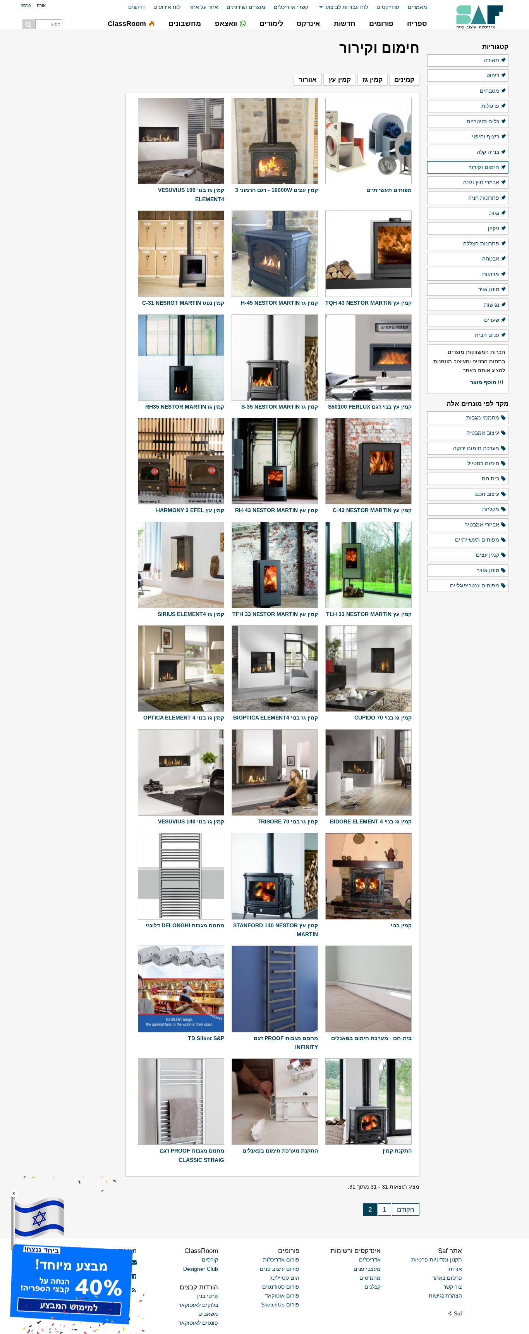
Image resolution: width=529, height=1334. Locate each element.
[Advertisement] (69, 155)
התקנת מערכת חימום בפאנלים (280, 1151)
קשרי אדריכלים (291, 7)
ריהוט (492, 75)
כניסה (26, 5)
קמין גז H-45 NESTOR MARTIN (279, 303)
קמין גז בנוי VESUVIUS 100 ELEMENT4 (191, 194)
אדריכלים (370, 1259)
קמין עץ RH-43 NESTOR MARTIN (276, 510)
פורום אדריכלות (281, 1259)
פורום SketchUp (280, 1304)
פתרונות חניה (483, 198)
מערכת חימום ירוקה (476, 448)
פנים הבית (487, 335)
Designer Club (200, 1269)
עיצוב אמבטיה (482, 433)
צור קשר (452, 1287)
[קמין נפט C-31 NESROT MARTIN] (181, 254)
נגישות (491, 305)
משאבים (208, 1314)
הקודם (405, 1209)
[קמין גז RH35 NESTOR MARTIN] (181, 357)
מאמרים (417, 7)
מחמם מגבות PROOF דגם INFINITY (286, 1042)
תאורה (491, 60)
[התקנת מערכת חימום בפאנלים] (275, 1101)
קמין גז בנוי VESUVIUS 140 (191, 821)
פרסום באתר (447, 1278)
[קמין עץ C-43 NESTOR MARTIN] (368, 461)
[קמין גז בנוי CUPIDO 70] (368, 668)
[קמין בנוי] (368, 876)
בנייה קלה (488, 152)
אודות (455, 1269)
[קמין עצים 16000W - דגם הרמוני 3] (275, 141)
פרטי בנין (207, 1296)
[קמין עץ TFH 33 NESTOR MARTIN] (275, 565)
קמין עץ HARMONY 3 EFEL (190, 510)
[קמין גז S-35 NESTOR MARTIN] (275, 357)
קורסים (210, 1259)
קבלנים (372, 1287)
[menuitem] (413, 7)
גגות (494, 213)
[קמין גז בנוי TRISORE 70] (275, 772)
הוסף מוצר (483, 382)
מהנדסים (370, 1278)
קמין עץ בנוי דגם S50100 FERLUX (370, 407)
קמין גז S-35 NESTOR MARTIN (279, 407)
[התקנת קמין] (368, 1101)
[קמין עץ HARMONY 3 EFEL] (181, 461)
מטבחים (489, 91)
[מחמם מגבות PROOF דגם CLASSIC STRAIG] (181, 1101)
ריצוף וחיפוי (485, 136)
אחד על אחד (203, 7)
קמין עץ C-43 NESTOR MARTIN (372, 510)
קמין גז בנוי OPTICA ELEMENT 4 (183, 717)
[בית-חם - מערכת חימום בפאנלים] (368, 989)
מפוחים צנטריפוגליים (474, 585)
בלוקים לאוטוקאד (198, 1305)
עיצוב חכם (487, 494)
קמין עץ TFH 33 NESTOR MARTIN (275, 614)
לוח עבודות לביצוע (347, 7)
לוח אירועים (166, 7)
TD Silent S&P (206, 1038)
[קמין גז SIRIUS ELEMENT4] (181, 565)
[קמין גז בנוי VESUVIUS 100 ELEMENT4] (181, 141)
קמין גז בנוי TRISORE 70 (288, 821)
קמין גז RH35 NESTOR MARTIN (184, 407)
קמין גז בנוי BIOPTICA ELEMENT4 (275, 717)
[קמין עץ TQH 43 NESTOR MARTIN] (368, 254)
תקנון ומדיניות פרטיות (436, 1259)
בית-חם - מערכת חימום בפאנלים (371, 1038)
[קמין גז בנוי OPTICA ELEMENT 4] (181, 668)
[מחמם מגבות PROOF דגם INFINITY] (275, 989)
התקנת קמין (397, 1151)
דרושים (136, 7)
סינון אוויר (488, 570)
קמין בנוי (401, 925)
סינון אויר (488, 289)
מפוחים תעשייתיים (389, 190)
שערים (491, 320)
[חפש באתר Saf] (28, 24)
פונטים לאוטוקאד (198, 1323)
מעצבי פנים (367, 1269)
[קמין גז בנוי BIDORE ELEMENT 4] (368, 772)
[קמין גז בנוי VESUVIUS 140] (181, 772)
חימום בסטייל (483, 463)
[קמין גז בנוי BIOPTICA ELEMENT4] (275, 668)
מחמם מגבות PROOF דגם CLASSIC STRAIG (192, 1155)
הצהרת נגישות (445, 1296)
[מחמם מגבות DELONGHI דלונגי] (181, 876)
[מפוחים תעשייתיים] (368, 141)
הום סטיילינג (284, 1278)
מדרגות (490, 274)
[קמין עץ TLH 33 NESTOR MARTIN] (368, 565)
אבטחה (490, 258)
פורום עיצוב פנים (279, 1269)
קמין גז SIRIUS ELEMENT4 (191, 614)
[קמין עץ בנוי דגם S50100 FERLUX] (368, 357)
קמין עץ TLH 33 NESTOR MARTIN (369, 614)
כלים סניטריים (483, 121)
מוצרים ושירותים (246, 7)
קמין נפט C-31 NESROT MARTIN (183, 303)
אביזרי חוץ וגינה (481, 182)
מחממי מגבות (482, 417)
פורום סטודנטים (280, 1287)
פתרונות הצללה (481, 243)
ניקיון (493, 228)
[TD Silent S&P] (181, 989)
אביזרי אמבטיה (481, 524)
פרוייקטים (387, 7)
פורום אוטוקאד (282, 1296)
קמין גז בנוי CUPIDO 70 (383, 717)
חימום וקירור (484, 167)
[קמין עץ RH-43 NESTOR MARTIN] (275, 461)
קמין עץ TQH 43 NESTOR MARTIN (368, 303)
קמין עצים (487, 555)
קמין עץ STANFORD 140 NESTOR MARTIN (275, 929)
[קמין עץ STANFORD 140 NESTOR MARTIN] (275, 876)
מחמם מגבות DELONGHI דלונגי (185, 925)
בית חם (490, 478)
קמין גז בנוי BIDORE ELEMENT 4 (371, 821)
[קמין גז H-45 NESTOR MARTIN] (275, 254)
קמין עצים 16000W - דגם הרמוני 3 (276, 190)
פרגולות (490, 106)
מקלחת (490, 509)
